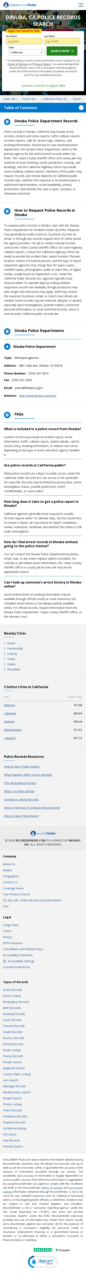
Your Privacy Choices (16, 894)
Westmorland (12, 730)
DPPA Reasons (13, 943)
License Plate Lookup (17, 1074)
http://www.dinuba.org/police (37, 396)
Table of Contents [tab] (20, 107)
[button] (43, 1262)
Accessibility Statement (18, 955)
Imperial (9, 721)
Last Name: (49, 36)
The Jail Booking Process (20, 783)
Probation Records (15, 1116)
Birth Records (12, 1008)
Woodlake (13, 669)
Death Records (12, 1032)
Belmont (9, 705)
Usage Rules (11, 925)
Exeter (11, 643)
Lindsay (12, 654)
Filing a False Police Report (21, 816)
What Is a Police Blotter (19, 791)
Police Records (12, 1110)
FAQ (6, 906)
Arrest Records (12, 990)
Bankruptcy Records (16, 1002)
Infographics (11, 876)
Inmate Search (12, 1062)
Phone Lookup (12, 1104)
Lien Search (10, 1080)
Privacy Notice (42, 64)
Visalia (11, 664)
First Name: (11, 36)
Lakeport (10, 738)
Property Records (14, 1122)
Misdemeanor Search (17, 1092)
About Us (9, 864)
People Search (12, 1098)
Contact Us (10, 882)
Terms (7, 931)
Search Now (60, 51)
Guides (7, 870)
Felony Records (13, 1056)
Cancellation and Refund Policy (23, 949)
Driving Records (13, 1044)
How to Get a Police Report (22, 766)
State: (11, 47)
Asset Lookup (12, 996)
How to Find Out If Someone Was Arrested (32, 808)
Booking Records (14, 1014)
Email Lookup (12, 1050)
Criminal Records (14, 1026)
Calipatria (10, 713)
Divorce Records (13, 1038)
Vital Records (11, 1140)
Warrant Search (13, 1146)
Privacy (7, 937)
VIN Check (9, 1134)
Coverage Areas (13, 888)
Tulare (11, 659)
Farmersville (15, 648)
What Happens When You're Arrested (28, 775)
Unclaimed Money (14, 1128)
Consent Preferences (16, 967)
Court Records (12, 1020)
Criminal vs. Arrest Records (21, 799)
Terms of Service (17, 64)
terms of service (52, 1187)
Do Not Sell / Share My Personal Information (32, 900)
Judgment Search (14, 1068)
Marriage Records (14, 1086)
